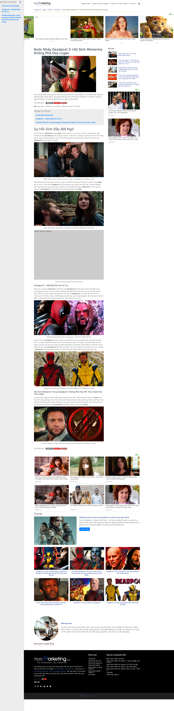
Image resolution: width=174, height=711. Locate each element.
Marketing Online (94, 665)
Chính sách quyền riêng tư (94, 671)
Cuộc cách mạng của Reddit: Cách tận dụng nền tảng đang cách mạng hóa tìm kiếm (128, 76)
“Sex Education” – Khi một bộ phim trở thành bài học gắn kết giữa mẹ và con (129, 61)
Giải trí (132, 4)
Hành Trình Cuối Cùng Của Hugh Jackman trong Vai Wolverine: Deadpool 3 (51, 603)
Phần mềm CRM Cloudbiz (115, 659)
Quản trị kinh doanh (100, 4)
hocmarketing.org (88, 696)
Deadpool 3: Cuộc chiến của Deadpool (87, 603)
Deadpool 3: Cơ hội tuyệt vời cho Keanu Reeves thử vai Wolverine (122, 572)
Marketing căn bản (94, 661)
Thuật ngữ (91, 659)
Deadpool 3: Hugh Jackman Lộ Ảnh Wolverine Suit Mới (123, 603)
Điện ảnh (57, 10)
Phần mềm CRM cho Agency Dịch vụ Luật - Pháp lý (123, 669)
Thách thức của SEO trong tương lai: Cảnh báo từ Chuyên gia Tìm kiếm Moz (128, 84)
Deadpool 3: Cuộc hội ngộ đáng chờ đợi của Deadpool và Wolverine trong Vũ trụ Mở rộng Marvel (51, 573)
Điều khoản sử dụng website (95, 668)
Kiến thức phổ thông (119, 4)
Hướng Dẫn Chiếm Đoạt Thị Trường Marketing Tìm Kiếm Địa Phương (128, 69)
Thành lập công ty (112, 674)
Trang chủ (37, 10)
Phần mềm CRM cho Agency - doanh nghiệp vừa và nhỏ (123, 661)
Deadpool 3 (57, 103)
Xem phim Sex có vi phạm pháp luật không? (127, 54)
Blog (44, 10)
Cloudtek (109, 672)
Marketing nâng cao (95, 663)
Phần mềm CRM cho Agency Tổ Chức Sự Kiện (122, 664)
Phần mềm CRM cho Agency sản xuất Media (121, 666)
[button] (101, 111)
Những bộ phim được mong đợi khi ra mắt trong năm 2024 (104, 517)
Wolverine (64, 103)
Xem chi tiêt (84, 529)
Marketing (86, 4)
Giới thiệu (91, 674)
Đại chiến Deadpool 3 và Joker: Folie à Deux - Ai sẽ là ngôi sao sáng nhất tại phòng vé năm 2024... (87, 573)
